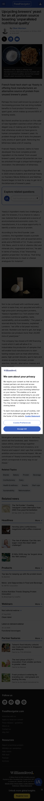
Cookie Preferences (22, 423)
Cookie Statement (32, 416)
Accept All (22, 429)
